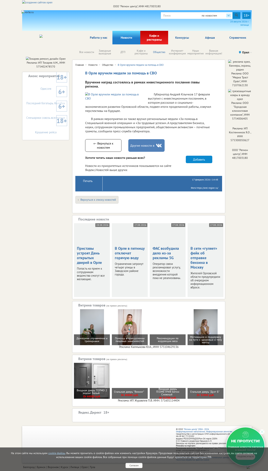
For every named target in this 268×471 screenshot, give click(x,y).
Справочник (237, 37)
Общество (159, 52)
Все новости (86, 52)
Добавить (199, 159)
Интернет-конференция (177, 52)
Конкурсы (182, 37)
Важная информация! (213, 52)
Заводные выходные (105, 52)
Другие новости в (142, 145)
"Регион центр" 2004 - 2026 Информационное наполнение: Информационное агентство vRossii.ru (209, 430)
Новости (126, 37)
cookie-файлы (56, 453)
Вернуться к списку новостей (98, 199)
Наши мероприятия (195, 52)
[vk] (159, 145)
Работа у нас (98, 37)
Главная (79, 65)
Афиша (210, 37)
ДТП (122, 52)
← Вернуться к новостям (103, 145)
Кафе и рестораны (154, 37)
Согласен (134, 465)
